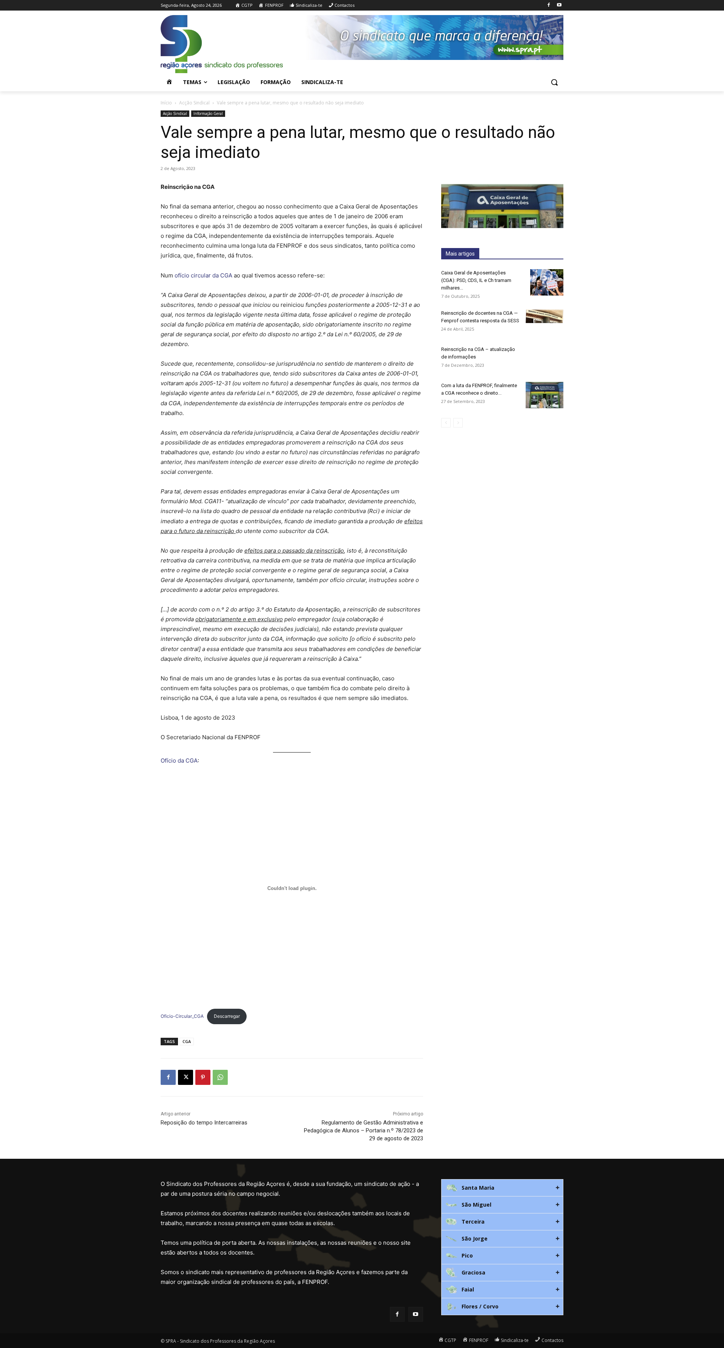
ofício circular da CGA (203, 275)
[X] (185, 1077)
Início (166, 103)
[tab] (502, 1187)
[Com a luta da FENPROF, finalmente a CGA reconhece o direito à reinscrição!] (544, 395)
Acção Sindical (194, 103)
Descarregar (227, 1016)
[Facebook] (548, 5)
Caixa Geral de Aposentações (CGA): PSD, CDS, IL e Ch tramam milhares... (476, 280)
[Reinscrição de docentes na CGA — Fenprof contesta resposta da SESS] (544, 316)
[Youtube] (559, 5)
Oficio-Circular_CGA (182, 1016)
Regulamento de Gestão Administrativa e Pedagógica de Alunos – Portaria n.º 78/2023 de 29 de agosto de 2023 (363, 1130)
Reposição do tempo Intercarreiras (204, 1122)
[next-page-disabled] (458, 422)
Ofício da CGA (179, 760)
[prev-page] (446, 422)
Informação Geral (208, 113)
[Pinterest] (202, 1077)
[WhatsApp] (220, 1077)
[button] (554, 82)
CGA (187, 1041)
